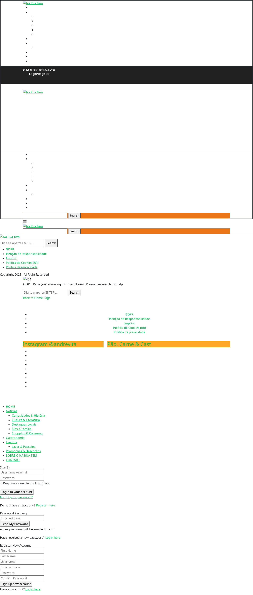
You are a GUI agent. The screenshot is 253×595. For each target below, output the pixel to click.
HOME (33, 8)
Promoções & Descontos (46, 52)
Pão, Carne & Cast (129, 344)
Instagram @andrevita (49, 344)
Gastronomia (38, 39)
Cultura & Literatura (49, 21)
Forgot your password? (16, 497)
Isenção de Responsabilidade (26, 254)
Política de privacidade (21, 267)
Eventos (34, 43)
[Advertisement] (126, 120)
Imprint (11, 258)
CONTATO (36, 61)
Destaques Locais (47, 25)
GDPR (10, 249)
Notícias (34, 12)
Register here (45, 505)
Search (74, 216)
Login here (52, 538)
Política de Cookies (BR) (22, 263)
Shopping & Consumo (50, 34)
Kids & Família (44, 30)
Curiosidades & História (51, 16)
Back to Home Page (37, 298)
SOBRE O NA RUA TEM (44, 56)
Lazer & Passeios (47, 48)
